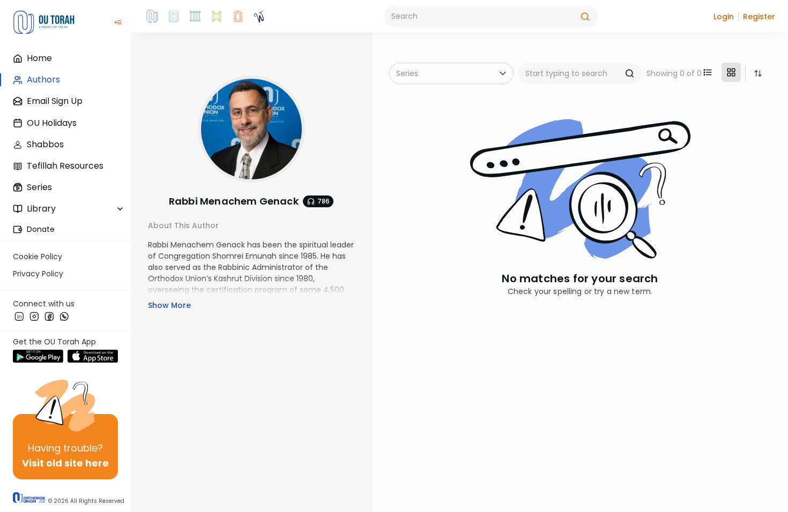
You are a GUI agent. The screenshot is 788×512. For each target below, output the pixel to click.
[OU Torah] (152, 16)
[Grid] (731, 72)
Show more (169, 305)
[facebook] (49, 316)
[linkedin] (19, 316)
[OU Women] (259, 16)
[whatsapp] (64, 316)
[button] (723, 16)
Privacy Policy (38, 273)
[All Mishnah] (173, 16)
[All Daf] (238, 16)
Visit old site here (65, 463)
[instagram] (34, 316)
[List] (707, 72)
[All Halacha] (195, 16)
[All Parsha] (216, 16)
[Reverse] (758, 73)
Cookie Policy (37, 256)
